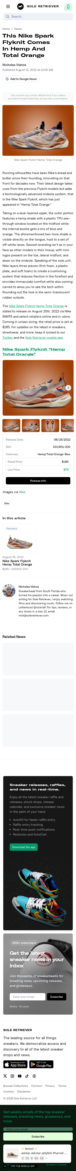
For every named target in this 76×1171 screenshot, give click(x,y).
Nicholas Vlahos (14, 65)
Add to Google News (23, 79)
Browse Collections (15, 1085)
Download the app (23, 847)
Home (6, 28)
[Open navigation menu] (8, 6)
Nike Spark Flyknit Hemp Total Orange (36, 306)
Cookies (8, 1091)
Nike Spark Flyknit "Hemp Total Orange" (33, 351)
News (18, 28)
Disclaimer (24, 1091)
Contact (36, 1085)
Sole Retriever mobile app (44, 338)
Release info (38, 480)
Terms (62, 1085)
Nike (22, 492)
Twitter (8, 338)
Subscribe (56, 996)
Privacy (50, 1085)
